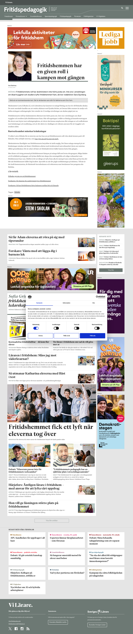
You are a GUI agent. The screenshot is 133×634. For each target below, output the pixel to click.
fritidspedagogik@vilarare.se (17, 624)
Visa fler (111, 270)
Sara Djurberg (12, 85)
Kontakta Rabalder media (57, 622)
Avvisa (40, 336)
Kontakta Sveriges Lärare (97, 625)
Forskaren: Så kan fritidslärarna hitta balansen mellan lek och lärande (33, 185)
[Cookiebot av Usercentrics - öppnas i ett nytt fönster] (97, 297)
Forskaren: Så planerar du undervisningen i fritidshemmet (29, 181)
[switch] (56, 328)
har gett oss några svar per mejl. (47, 139)
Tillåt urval (66, 336)
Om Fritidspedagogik (15, 621)
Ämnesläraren (20, 16)
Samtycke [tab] (39, 303)
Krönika (17, 192)
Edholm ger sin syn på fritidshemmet (22, 176)
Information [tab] (66, 303)
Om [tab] (93, 303)
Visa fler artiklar (52, 521)
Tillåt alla (92, 336)
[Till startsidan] (9, 2)
